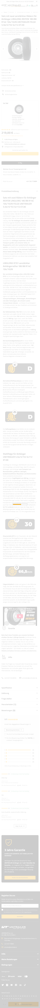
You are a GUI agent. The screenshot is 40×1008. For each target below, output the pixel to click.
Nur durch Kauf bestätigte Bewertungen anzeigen (20, 734)
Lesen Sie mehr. (28, 912)
